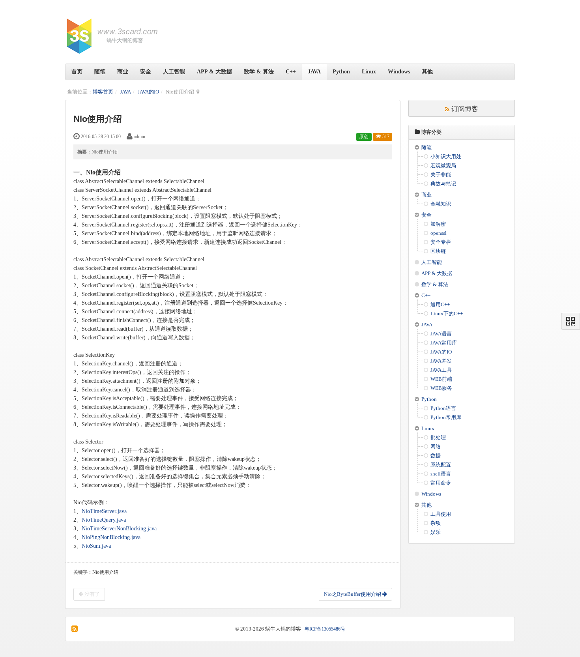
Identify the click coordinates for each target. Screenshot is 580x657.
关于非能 (440, 175)
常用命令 (440, 483)
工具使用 (440, 514)
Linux (369, 72)
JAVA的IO (148, 92)
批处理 (438, 437)
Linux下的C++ (446, 313)
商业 (122, 72)
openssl (438, 233)
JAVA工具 (441, 370)
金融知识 (440, 204)
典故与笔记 (443, 184)
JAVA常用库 (443, 343)
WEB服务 (441, 388)
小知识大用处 (445, 156)
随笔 (99, 72)
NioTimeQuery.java (104, 520)
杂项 (435, 523)
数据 (435, 456)
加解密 (438, 224)
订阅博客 (463, 108)
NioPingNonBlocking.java (111, 537)
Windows (399, 72)
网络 (435, 446)
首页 (76, 72)
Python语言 (443, 408)
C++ (291, 72)
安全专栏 (440, 242)
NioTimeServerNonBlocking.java (119, 529)
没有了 (91, 594)
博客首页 (103, 92)
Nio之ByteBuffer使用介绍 (353, 594)
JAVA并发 (441, 361)
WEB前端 (441, 379)
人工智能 (174, 72)
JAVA (314, 72)
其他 (427, 72)
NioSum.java (96, 546)
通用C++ (440, 304)
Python (341, 72)
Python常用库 (445, 417)
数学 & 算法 (259, 72)
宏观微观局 (443, 165)
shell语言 (440, 474)
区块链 (438, 251)
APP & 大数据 (214, 72)
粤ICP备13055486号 (325, 629)
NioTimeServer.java (104, 511)
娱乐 (435, 532)
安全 (145, 72)
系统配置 (440, 465)
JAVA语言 (441, 334)
